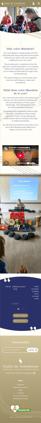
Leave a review (20, 315)
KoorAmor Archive (20, 387)
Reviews (20, 385)
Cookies (21, 393)
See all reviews (20, 321)
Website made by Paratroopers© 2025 (21, 417)
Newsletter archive (20, 399)
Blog (20, 390)
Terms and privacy (20, 396)
